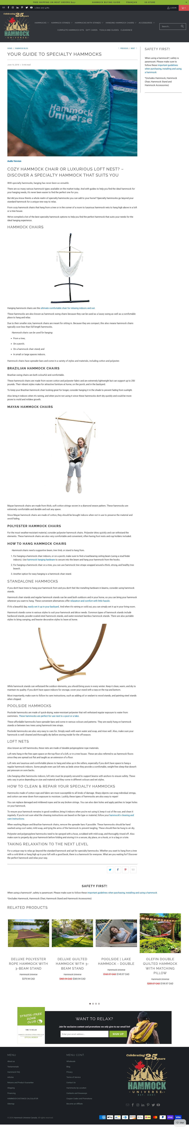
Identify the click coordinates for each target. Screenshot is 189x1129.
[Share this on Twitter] (110, 870)
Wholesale (70, 1061)
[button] (42, 23)
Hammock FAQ (13, 1072)
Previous (124, 48)
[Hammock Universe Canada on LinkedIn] (17, 8)
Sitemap (10, 1104)
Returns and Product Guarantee (20, 1082)
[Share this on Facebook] (118, 870)
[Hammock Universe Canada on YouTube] (31, 8)
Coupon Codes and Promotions (79, 1098)
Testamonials (13, 1067)
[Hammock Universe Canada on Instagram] (13, 8)
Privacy (69, 1072)
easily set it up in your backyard (43, 606)
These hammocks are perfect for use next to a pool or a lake (49, 716)
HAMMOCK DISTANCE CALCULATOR (22, 1098)
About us (11, 1061)
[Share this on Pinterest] (125, 870)
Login (173, 8)
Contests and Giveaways (76, 1093)
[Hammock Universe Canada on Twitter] (26, 8)
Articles (10, 1077)
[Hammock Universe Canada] (16, 26)
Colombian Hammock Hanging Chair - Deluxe (160, 963)
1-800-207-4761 (42, 8)
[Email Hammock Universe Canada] (3, 8)
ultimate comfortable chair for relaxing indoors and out (68, 308)
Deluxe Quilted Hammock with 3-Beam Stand (28, 963)
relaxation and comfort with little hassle (90, 601)
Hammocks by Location (76, 1088)
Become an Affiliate (74, 1104)
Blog (68, 1067)
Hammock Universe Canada (25, 1118)
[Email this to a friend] (133, 870)
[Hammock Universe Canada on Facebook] (8, 8)
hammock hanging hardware (41, 559)
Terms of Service (73, 1077)
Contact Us (71, 1082)
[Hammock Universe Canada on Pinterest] (22, 8)
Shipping (11, 1088)
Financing (11, 1093)
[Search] (182, 26)
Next (133, 48)
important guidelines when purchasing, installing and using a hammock (163, 69)
